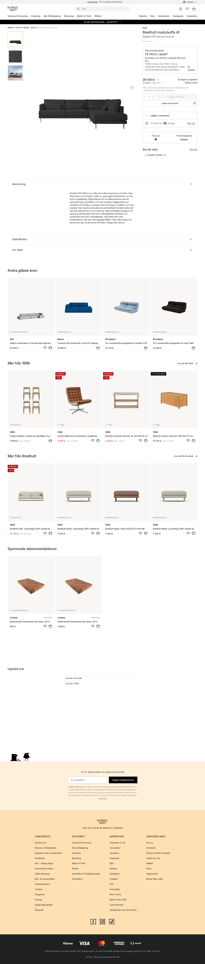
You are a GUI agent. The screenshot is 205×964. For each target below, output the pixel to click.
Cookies (39, 889)
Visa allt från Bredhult (183, 456)
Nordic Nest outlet (154, 879)
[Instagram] (102, 921)
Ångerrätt (39, 910)
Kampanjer (178, 16)
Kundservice (40, 842)
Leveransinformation (44, 868)
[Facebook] (93, 921)
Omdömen (151, 848)
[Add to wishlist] (45, 347)
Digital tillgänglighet (44, 905)
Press (148, 868)
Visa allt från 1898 (185, 363)
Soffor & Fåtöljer (22, 28)
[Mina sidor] (180, 8)
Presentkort (77, 879)
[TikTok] (111, 921)
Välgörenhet (152, 874)
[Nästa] (132, 87)
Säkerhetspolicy (42, 884)
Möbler (98, 16)
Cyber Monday (117, 905)
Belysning (69, 16)
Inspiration (192, 16)
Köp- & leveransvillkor (45, 879)
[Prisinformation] (158, 79)
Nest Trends (115, 894)
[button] (148, 41)
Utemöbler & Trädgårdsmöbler (86, 874)
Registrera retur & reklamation (48, 853)
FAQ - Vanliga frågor (44, 863)
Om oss (149, 842)
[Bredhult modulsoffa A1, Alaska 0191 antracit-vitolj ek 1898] (82, 87)
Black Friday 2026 (118, 899)
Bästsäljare (115, 874)
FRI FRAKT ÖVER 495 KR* (104, 2)
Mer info (191, 123)
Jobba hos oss (153, 858)
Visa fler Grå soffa (73, 678)
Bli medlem (191, 68)
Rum (152, 16)
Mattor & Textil (84, 16)
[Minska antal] (145, 96)
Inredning (35, 16)
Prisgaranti (39, 894)
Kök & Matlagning (52, 16)
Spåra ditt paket (42, 874)
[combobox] (190, 2)
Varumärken (164, 16)
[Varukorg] (194, 8)
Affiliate (149, 863)
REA (111, 863)
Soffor (33, 28)
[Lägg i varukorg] (50, 347)
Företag (38, 899)
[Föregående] (32, 87)
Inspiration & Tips (118, 842)
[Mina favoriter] (187, 8)
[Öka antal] (153, 96)
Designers (114, 853)
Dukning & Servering (18, 16)
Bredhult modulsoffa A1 (47, 28)
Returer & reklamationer (46, 848)
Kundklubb (40, 858)
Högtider (114, 879)
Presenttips (115, 889)
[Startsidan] (13, 9)
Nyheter (143, 16)
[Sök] (78, 8)
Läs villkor (102, 798)
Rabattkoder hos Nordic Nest (123, 910)
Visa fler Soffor (72, 683)
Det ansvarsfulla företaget (158, 853)
